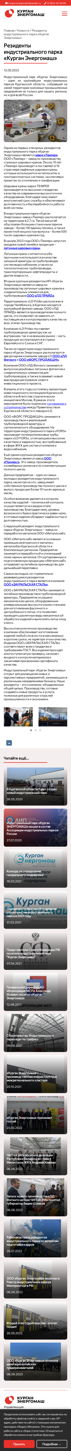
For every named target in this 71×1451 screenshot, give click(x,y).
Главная (9, 30)
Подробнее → (51, 1444)
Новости (23, 30)
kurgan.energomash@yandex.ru (24, 3)
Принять (19, 1444)
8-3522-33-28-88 (56, 3)
